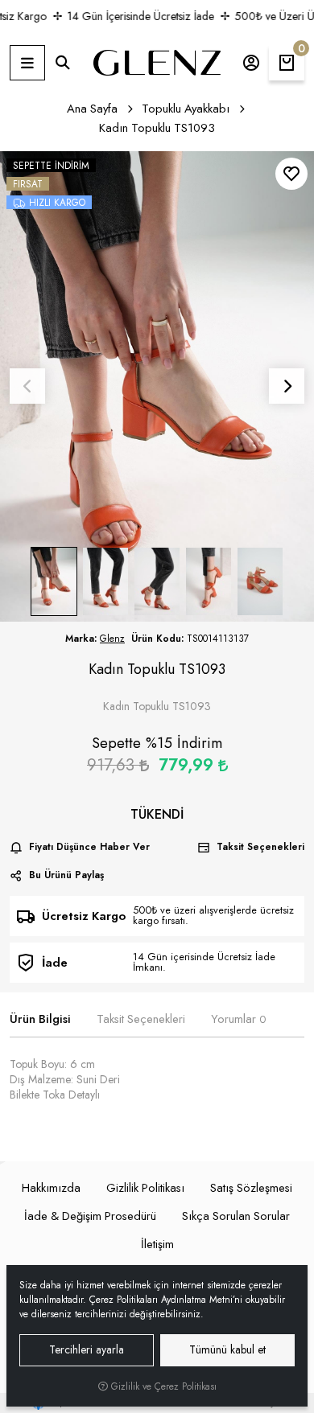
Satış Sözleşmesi (251, 1188)
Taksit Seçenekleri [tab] (141, 1019)
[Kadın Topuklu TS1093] (157, 386)
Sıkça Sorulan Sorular (236, 1216)
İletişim (157, 1244)
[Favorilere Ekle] (291, 174)
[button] (27, 62)
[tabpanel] (157, 1086)
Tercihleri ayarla (86, 1349)
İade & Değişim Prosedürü (90, 1216)
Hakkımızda (51, 1188)
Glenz (112, 638)
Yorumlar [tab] (238, 1019)
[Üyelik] (251, 62)
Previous (27, 386)
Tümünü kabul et (227, 1349)
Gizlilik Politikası (145, 1188)
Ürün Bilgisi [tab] (40, 1019)
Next (286, 386)
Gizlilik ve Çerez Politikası (162, 1386)
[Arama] (63, 62)
